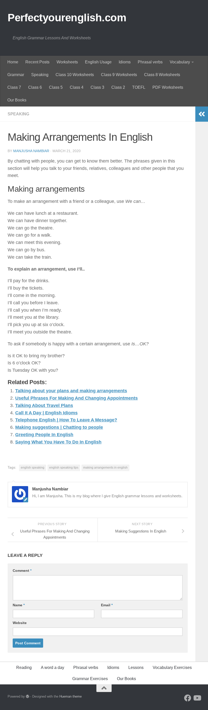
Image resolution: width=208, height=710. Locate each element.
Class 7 (14, 87)
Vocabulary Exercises (172, 667)
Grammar (15, 75)
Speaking (39, 75)
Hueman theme (70, 696)
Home (12, 62)
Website (20, 623)
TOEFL (138, 87)
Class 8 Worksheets (162, 75)
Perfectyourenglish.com (67, 18)
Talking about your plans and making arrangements (71, 390)
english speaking (32, 467)
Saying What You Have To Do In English (58, 442)
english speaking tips (63, 467)
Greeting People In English (44, 434)
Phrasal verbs (150, 62)
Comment (22, 571)
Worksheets (67, 62)
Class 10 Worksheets (75, 75)
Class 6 (35, 87)
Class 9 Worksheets (119, 75)
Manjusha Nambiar (31, 151)
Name (19, 605)
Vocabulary (180, 62)
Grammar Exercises (90, 679)
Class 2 (118, 87)
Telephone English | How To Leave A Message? (66, 419)
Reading (24, 667)
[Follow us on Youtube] (196, 698)
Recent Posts (37, 62)
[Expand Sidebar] (201, 114)
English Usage (98, 62)
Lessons (136, 667)
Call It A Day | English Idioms (46, 412)
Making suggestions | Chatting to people (59, 427)
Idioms (125, 62)
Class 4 (76, 87)
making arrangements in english (105, 467)
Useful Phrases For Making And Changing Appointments (76, 398)
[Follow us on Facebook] (187, 698)
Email (107, 605)
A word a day (52, 667)
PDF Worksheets (167, 87)
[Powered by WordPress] (27, 696)
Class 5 (56, 87)
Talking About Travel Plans (44, 405)
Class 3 (97, 87)
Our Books (16, 100)
